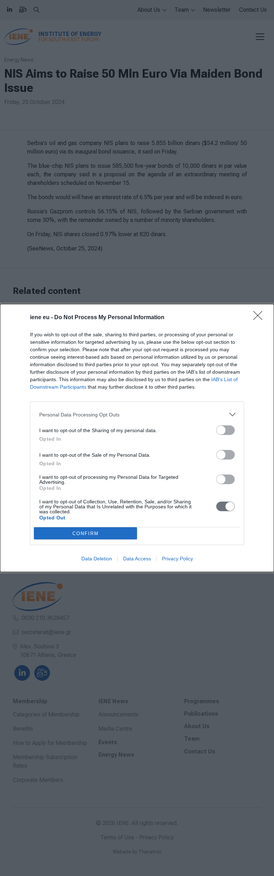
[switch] (225, 430)
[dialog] (137, 438)
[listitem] (137, 414)
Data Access (137, 558)
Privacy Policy (177, 558)
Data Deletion (96, 558)
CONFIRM (85, 533)
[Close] (260, 318)
